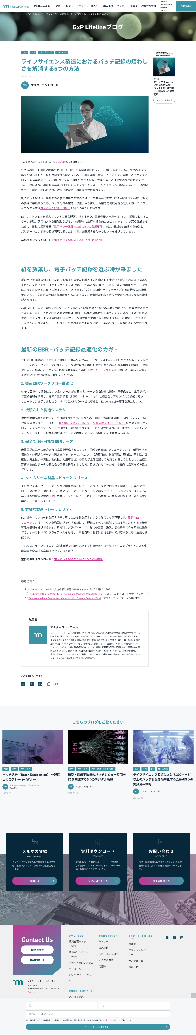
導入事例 (108, 6)
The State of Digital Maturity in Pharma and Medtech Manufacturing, (65, 593)
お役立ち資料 (148, 6)
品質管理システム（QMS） (109, 423)
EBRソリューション (99, 370)
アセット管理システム (81, 962)
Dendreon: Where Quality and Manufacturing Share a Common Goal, (65, 598)
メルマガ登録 (76, 996)
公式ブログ (60, 161)
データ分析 (75, 969)
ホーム (21, 14)
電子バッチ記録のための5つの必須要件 (78, 240)
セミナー (122, 6)
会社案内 (133, 943)
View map (31, 992)
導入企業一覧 (135, 960)
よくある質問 (106, 960)
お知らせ (163, 1)
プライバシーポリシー (111, 1020)
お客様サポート (166, 5)
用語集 (102, 966)
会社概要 (163, 8)
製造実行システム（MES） (74, 423)
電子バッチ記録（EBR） (55, 208)
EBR (51, 496)
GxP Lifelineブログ (35, 14)
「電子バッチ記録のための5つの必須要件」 (78, 226)
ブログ (134, 6)
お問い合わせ (186, 6)
